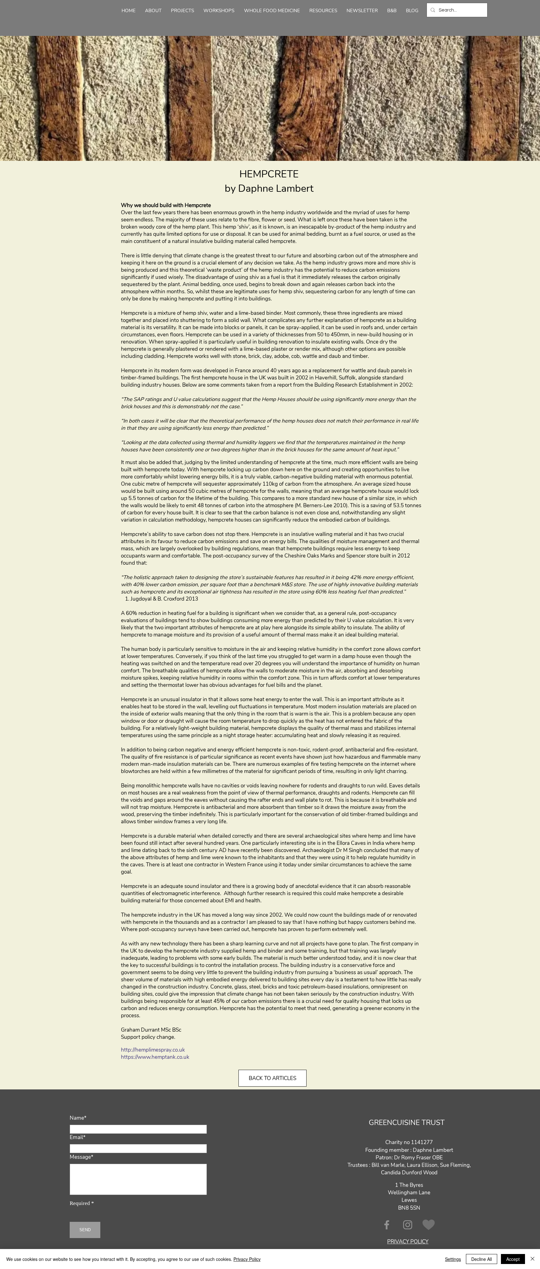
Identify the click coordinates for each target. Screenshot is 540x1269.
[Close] (532, 1259)
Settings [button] (453, 1259)
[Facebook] (387, 1225)
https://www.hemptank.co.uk (155, 1057)
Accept (513, 1259)
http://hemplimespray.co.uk (153, 1049)
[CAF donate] (428, 1225)
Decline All (481, 1259)
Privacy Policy (247, 1259)
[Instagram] (408, 1225)
